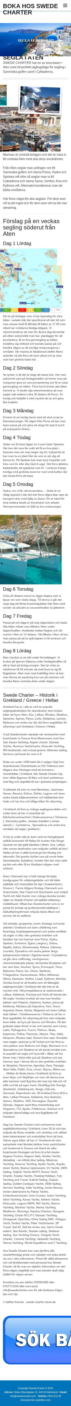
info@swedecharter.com (23, 1396)
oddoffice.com (43, 1400)
